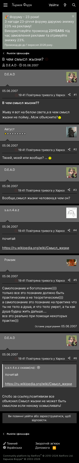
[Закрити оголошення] (72, 17)
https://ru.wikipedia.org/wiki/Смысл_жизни (35, 248)
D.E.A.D (11, 65)
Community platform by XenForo (38, 455)
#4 (75, 230)
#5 (75, 280)
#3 (75, 190)
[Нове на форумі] (65, 5)
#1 (75, 94)
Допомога (42, 447)
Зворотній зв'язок (47, 443)
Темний (12, 443)
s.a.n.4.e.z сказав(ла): (20, 367)
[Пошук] (74, 5)
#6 (75, 358)
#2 (75, 149)
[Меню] (5, 5)
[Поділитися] (69, 94)
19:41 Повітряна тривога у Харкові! (42, 95)
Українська (14, 447)
